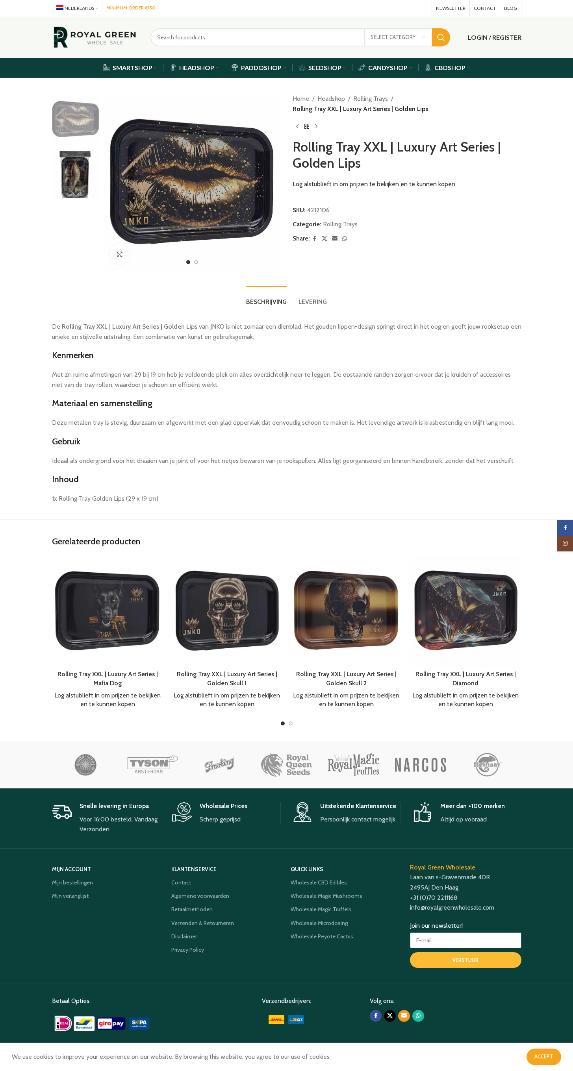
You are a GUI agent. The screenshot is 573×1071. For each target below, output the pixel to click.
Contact (181, 882)
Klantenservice (194, 869)
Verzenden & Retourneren (202, 923)
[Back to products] (307, 126)
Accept (543, 1056)
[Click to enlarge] (120, 254)
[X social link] (399, 8)
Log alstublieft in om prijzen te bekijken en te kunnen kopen (374, 184)
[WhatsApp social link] (422, 8)
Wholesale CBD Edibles (319, 882)
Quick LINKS (307, 869)
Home (301, 98)
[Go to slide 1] (188, 262)
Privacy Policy (187, 949)
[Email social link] (411, 8)
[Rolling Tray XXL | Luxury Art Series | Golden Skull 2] (346, 610)
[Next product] (316, 126)
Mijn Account (71, 869)
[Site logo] (95, 36)
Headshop (331, 98)
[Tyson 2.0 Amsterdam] (152, 764)
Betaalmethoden (192, 909)
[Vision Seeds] (85, 764)
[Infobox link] (106, 818)
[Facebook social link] (389, 8)
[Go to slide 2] (196, 262)
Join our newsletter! (436, 925)
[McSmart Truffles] (487, 764)
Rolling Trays (370, 98)
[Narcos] (420, 764)
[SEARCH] (441, 37)
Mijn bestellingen (72, 882)
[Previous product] (297, 126)
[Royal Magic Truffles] (353, 764)
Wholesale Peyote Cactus (322, 936)
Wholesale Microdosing (319, 923)
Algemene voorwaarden (200, 895)
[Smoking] (219, 764)
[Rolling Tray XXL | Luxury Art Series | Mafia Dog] (107, 610)
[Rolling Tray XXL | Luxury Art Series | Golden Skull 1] (227, 610)
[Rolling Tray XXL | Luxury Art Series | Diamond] (465, 610)
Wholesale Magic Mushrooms (326, 895)
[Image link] (103, 1023)
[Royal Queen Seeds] (286, 764)
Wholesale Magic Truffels (321, 909)
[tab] (266, 298)
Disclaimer (184, 936)
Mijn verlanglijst (70, 895)
